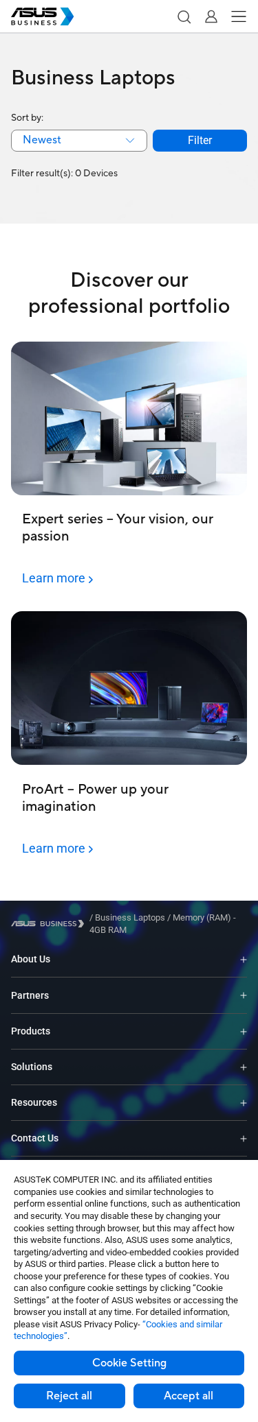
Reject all (69, 1396)
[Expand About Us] (243, 959)
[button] (183, 16)
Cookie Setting (129, 1363)
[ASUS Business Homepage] (42, 16)
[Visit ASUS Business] (50, 923)
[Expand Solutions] (243, 1067)
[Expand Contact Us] (243, 1138)
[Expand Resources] (243, 1102)
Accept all (188, 1396)
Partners (30, 995)
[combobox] (79, 141)
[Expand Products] (243, 1031)
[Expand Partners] (243, 995)
